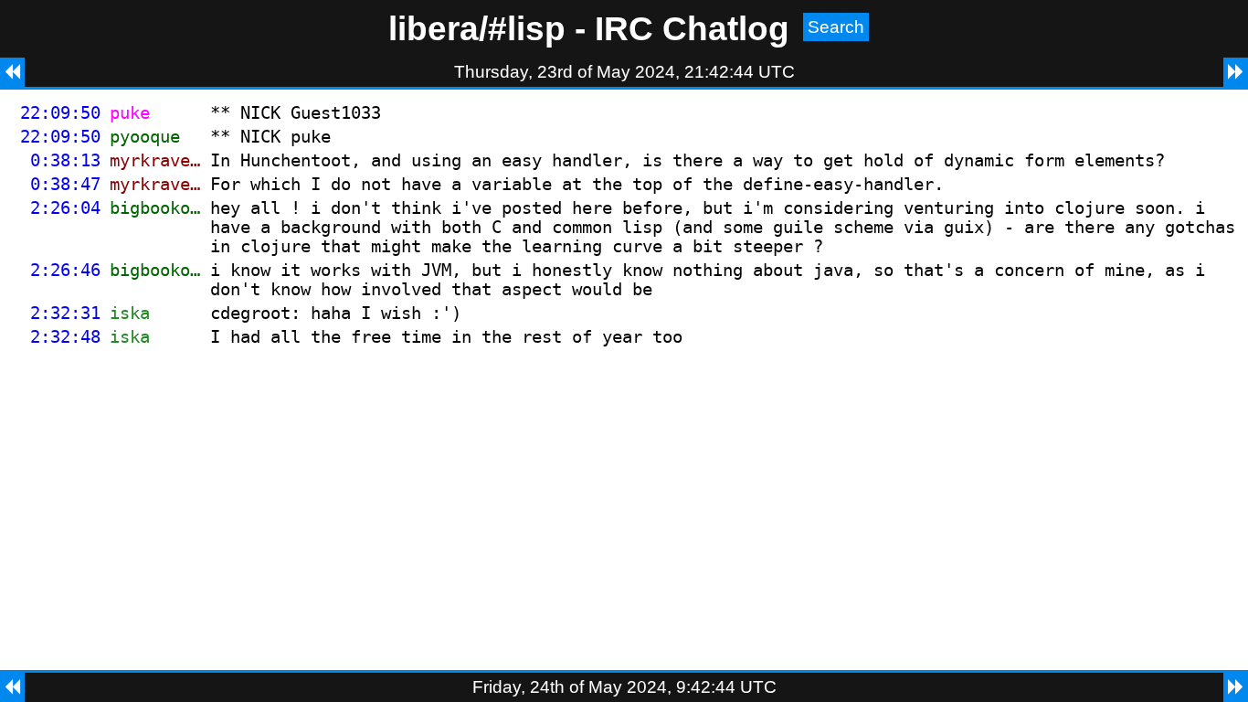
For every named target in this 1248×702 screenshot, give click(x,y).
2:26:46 (65, 270)
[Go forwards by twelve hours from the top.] (1235, 72)
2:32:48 (65, 336)
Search (836, 27)
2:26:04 (65, 208)
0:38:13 (65, 160)
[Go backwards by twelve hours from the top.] (12, 72)
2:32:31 (65, 313)
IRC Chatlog (692, 28)
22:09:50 (60, 112)
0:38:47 (65, 184)
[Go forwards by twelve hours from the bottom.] (1235, 687)
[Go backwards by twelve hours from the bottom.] (12, 687)
